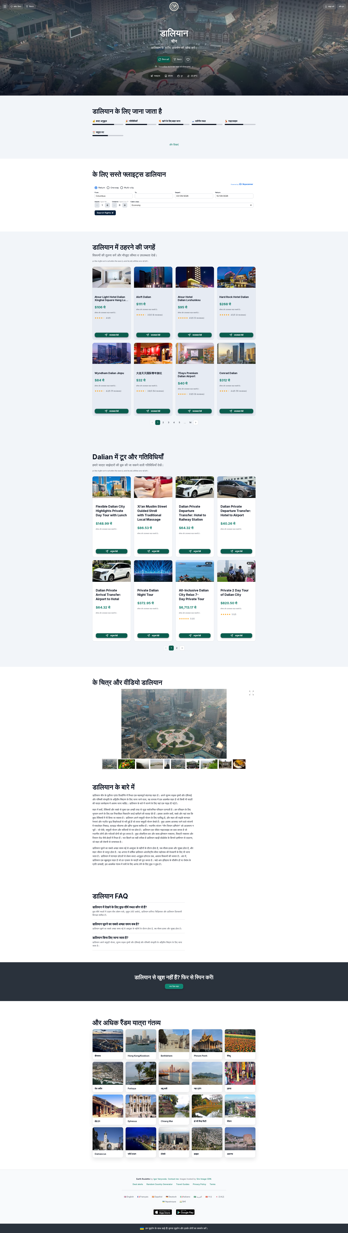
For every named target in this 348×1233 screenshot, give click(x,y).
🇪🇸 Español (157, 1197)
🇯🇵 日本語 (220, 1197)
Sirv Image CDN (204, 1179)
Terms (212, 1184)
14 (190, 422)
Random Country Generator (160, 1184)
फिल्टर (179, 59)
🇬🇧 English (129, 1197)
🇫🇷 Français (142, 1197)
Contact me (173, 1179)
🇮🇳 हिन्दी (183, 1201)
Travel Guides (182, 1184)
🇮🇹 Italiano (185, 1197)
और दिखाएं (174, 144)
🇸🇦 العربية (198, 1197)
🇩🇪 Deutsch (171, 1197)
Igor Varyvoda (160, 1179)
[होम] (174, 6)
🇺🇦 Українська (169, 1201)
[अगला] (195, 422)
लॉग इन (341, 6)
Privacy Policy (199, 1184)
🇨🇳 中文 (208, 1197)
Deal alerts (138, 1184)
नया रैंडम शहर (174, 986)
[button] (251, 693)
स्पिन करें (165, 59)
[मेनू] (5, 6)
